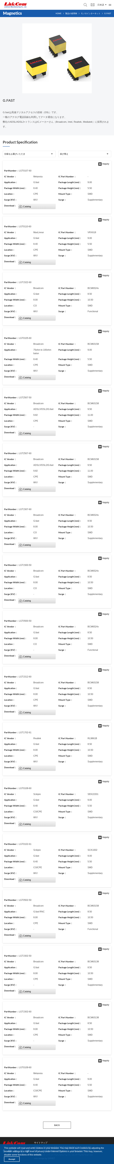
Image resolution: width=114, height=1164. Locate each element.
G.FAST (107, 13)
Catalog (27, 206)
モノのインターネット (90, 13)
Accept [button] (11, 1159)
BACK (57, 1125)
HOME (58, 13)
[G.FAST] (15, 5)
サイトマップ (40, 1142)
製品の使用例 (71, 13)
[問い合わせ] (92, 4)
